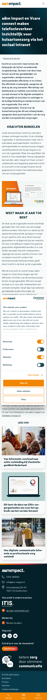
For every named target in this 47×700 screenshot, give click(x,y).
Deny (23, 399)
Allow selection (23, 391)
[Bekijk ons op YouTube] (15, 636)
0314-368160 (12, 576)
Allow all (23, 383)
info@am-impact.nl (11, 415)
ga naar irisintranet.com (17, 610)
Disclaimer (6, 678)
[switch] (40, 349)
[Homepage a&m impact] (12, 4)
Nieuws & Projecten (11, 58)
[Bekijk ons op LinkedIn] (4, 636)
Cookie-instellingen (10, 689)
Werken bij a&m (14, 622)
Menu (23, 697)
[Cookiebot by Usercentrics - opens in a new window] (33, 298)
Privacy (5, 681)
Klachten (6, 685)
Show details (33, 375)
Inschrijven (9, 648)
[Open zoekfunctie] (42, 4)
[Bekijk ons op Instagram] (10, 636)
